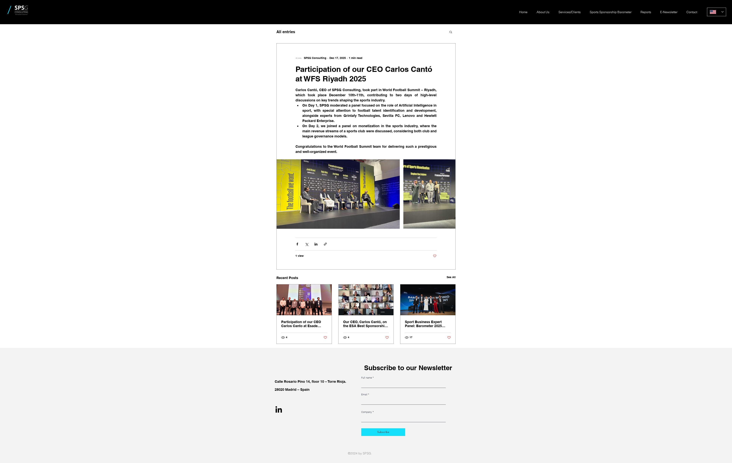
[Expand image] (338, 194)
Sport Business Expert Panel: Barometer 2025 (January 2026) (423, 324)
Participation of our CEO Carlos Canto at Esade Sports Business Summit (301, 324)
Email (364, 394)
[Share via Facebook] (297, 244)
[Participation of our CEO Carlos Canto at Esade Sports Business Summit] (304, 299)
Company (366, 412)
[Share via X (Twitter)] (306, 244)
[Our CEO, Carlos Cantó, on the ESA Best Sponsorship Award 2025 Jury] (366, 299)
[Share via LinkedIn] (316, 244)
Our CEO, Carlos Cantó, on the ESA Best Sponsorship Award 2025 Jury (365, 324)
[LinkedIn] (279, 410)
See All (451, 277)
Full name (366, 377)
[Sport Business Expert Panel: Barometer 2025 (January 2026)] (427, 299)
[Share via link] (325, 244)
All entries (285, 32)
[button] (451, 31)
